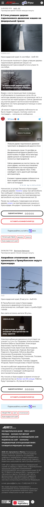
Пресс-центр (29, 431)
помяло (19, 191)
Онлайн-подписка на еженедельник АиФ (20, 437)
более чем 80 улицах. (26, 379)
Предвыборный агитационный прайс (19, 443)
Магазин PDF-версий (20, 434)
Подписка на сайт (10, 440)
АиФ (2, 295)
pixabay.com (5, 53)
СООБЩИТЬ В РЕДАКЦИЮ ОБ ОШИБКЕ (17, 446)
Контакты (24, 440)
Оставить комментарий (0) (22, 221)
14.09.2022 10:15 (6, 8)
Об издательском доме (12, 431)
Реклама (5, 434)
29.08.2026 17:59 (6, 251)
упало (10, 203)
